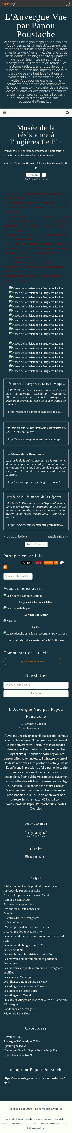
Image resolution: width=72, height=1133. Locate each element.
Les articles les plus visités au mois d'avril (29, 954)
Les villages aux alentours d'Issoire (25, 986)
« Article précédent (15, 536)
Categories (56, 151)
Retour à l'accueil (36, 544)
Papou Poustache (38, 804)
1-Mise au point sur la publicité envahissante (31, 886)
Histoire (30, 163)
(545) (14, 1046)
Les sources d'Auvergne (18, 977)
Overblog (57, 1108)
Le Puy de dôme (13, 949)
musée (59, 163)
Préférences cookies (35, 1128)
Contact (5, 1123)
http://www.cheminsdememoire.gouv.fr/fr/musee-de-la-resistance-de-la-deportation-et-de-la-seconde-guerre (36, 524)
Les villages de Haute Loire (20, 990)
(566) (21, 1041)
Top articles (59, 1119)
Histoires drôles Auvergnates (21, 918)
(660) (13, 1036)
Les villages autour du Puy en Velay (25, 981)
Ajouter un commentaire (32, 661)
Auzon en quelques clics (18, 904)
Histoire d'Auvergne (14, 163)
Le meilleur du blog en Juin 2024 (23, 945)
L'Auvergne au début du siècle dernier (27, 927)
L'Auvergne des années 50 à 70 (22, 931)
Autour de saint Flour (16, 899)
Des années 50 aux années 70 (21, 908)
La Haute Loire (12, 922)
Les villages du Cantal (17, 995)
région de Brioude (45, 163)
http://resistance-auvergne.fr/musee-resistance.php (36, 411)
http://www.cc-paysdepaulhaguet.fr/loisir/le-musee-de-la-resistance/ (36, 482)
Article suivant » (58, 536)
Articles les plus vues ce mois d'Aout (26, 895)
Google (8, 913)
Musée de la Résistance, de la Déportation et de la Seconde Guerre (36, 497)
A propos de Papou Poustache (21, 890)
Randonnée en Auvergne (18, 1009)
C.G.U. (33, 1123)
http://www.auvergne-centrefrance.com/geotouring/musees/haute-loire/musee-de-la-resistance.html (36, 439)
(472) (17, 1055)
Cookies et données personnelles (53, 1123)
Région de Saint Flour (16, 1013)
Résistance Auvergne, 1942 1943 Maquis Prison (36, 384)
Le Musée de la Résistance (25, 454)
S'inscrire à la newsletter (18, 576)
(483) (30, 1050)
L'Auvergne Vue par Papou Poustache (36, 25)
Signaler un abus (19, 1123)
